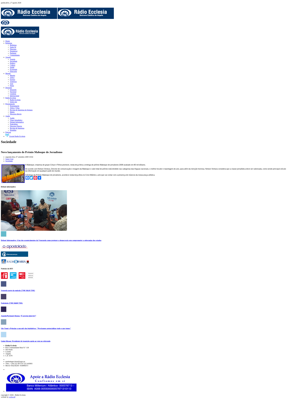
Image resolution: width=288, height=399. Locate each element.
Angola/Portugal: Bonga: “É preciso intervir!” (18, 316)
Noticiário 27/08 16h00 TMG (12, 303)
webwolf (12, 397)
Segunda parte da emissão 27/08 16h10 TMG (18, 290)
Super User (9, 159)
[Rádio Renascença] (14, 256)
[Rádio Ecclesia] (29, 18)
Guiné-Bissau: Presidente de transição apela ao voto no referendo (25, 341)
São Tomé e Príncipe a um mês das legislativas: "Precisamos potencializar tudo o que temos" (36, 328)
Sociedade (9, 161)
